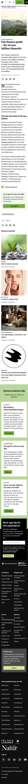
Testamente (17, 635)
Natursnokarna (18, 602)
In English (4, 777)
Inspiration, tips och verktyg (19, 581)
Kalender (16, 586)
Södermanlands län (19, 716)
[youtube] (25, 760)
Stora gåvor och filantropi (18, 631)
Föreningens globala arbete (7, 623)
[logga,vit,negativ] (9, 747)
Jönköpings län (18, 698)
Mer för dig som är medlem (19, 609)
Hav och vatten (6, 579)
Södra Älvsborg (6, 720)
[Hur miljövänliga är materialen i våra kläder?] (14, 318)
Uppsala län (17, 720)
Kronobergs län (18, 703)
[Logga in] (13, 2)
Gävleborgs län (6, 694)
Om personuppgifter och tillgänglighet (12, 771)
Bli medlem (9, 433)
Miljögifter (4, 596)
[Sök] (6, 2)
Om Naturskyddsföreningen (8, 618)
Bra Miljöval (5, 642)
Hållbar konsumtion (12, 6)
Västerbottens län (19, 724)
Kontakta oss (5, 639)
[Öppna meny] (26, 2)
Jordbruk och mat (6, 588)
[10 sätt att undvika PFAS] (14, 282)
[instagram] (9, 760)
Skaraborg (4, 711)
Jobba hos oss (6, 636)
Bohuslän (16, 685)
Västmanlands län (19, 729)
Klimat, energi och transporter (6, 592)
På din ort (16, 599)
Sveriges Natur (6, 645)
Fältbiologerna (18, 605)
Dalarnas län (5, 690)
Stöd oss (8, 472)
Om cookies (5, 774)
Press (3, 628)
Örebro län (4, 733)
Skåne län (16, 711)
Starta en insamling (19, 627)
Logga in (14, 668)
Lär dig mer (5, 572)
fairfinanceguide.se (7, 142)
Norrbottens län (18, 707)
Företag (16, 641)
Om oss (4, 614)
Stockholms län (6, 716)
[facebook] (3, 760)
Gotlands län (17, 690)
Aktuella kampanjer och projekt (19, 576)
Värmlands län (6, 724)
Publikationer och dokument (6, 631)
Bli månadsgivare (19, 621)
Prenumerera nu (8, 556)
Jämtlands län (5, 698)
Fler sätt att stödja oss (20, 638)
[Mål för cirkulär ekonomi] (14, 247)
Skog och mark (6, 599)
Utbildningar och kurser (18, 589)
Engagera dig (18, 572)
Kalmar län (5, 703)
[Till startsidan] (2, 2)
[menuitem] (8, 591)
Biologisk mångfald (7, 576)
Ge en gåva (14, 206)
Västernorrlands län (7, 729)
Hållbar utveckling (6, 585)
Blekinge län (5, 685)
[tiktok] (20, 760)
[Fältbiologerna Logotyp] (7, 741)
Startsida (3, 6)
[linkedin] (14, 760)
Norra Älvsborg (6, 707)
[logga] (18, 741)
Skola (3, 602)
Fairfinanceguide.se (11, 187)
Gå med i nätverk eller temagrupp (20, 594)
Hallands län (17, 694)
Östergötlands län (19, 733)
